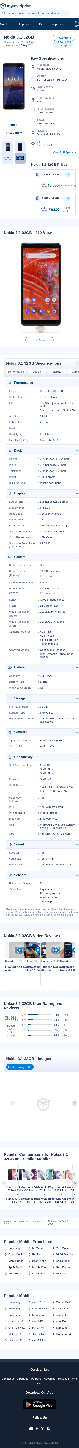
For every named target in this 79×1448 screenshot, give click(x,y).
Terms (73, 1378)
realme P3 (62, 1314)
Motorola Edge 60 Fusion (17, 1340)
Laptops (24, 24)
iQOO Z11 (62, 1308)
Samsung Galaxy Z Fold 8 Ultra (17, 1308)
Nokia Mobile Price (64, 1260)
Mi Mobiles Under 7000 (39, 1273)
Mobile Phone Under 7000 (40, 1267)
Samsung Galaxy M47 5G (63, 1327)
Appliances (58, 24)
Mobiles (4, 24)
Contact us (8, 1378)
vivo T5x (61, 1321)
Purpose (36, 1378)
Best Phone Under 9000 (63, 1267)
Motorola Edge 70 (17, 1334)
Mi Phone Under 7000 (63, 1273)
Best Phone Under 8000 (15, 1273)
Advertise (49, 1378)
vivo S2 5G (38, 1302)
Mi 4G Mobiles (64, 1254)
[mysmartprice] (15, 6)
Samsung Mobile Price (15, 1248)
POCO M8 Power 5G (38, 1327)
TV (40, 24)
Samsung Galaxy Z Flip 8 (40, 1314)
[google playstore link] (39, 1408)
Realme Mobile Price (41, 1254)
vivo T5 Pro (39, 1340)
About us (22, 1378)
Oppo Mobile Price (16, 1254)
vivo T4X (37, 1321)
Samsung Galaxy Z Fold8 (14, 1302)
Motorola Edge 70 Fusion (41, 1308)
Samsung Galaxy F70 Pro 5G (15, 1314)
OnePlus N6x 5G (16, 1321)
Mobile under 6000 (16, 1260)
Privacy (62, 1378)
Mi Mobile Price (38, 1248)
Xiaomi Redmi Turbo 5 (40, 1334)
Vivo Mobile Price (63, 1248)
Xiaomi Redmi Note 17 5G (64, 1302)
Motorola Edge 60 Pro (65, 1334)
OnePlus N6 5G (15, 1327)
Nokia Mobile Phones (22, 1221)
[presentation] (12, 1103)
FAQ (39, 1383)
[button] (3, 13)
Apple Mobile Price (16, 1267)
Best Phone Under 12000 (40, 1260)
